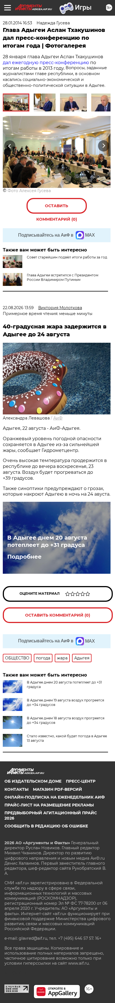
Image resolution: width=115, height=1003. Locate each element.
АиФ (58, 418)
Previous (9, 146)
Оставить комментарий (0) (56, 208)
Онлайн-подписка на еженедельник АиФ (54, 797)
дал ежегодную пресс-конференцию (46, 62)
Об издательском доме (32, 781)
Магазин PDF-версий (57, 789)
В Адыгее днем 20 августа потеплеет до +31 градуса (47, 541)
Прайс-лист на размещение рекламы (49, 805)
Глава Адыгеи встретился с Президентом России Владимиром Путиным (62, 277)
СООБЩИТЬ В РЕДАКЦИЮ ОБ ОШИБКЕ (46, 826)
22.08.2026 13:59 (18, 307)
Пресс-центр (80, 781)
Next (103, 146)
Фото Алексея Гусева (29, 190)
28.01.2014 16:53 (17, 22)
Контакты (16, 789)
